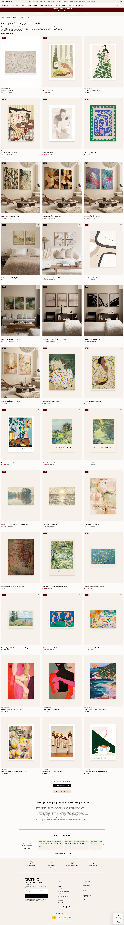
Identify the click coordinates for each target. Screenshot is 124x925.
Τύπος (59, 881)
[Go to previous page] (54, 791)
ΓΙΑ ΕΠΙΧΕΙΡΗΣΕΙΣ (80, 5)
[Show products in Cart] (121, 5)
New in (23, 5)
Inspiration (71, 5)
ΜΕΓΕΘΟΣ (73, 13)
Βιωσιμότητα (61, 889)
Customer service (87, 881)
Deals (55, 5)
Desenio (66, 921)
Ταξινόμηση (86, 13)
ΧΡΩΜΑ (52, 13)
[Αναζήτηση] (115, 5)
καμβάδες (35, 5)
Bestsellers (16, 5)
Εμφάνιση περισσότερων (62, 785)
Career (59, 886)
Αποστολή (36, 896)
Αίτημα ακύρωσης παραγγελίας (87, 896)
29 (67, 791)
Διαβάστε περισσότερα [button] (7, 33)
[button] (118, 918)
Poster (29, 5)
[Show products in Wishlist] (118, 5)
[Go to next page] (70, 791)
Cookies (85, 890)
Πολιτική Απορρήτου (33, 902)
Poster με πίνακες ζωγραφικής (22, 17)
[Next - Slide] (103, 845)
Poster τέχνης (9, 17)
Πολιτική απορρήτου (87, 893)
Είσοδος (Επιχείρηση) (63, 902)
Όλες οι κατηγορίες (39, 13)
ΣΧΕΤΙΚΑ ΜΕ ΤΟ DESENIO (64, 879)
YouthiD (59, 893)
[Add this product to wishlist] (38, 38)
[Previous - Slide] (36, 845)
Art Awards (60, 900)
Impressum (60, 884)
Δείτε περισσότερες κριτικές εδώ (62, 853)
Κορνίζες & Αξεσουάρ (46, 5)
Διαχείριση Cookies (87, 899)
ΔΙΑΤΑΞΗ (63, 13)
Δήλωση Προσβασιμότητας (64, 891)
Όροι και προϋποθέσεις (88, 888)
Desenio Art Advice (87, 879)
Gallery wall (62, 5)
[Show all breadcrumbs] (2, 17)
